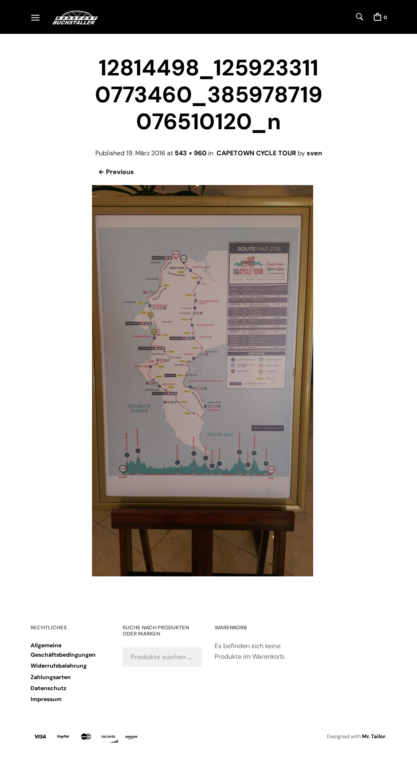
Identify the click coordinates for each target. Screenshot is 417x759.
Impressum (46, 699)
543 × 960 (190, 153)
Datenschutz (48, 688)
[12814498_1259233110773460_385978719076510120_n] (202, 574)
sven (314, 153)
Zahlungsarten (51, 677)
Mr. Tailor (373, 736)
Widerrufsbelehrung (59, 665)
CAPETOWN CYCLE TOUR (256, 153)
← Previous (116, 172)
